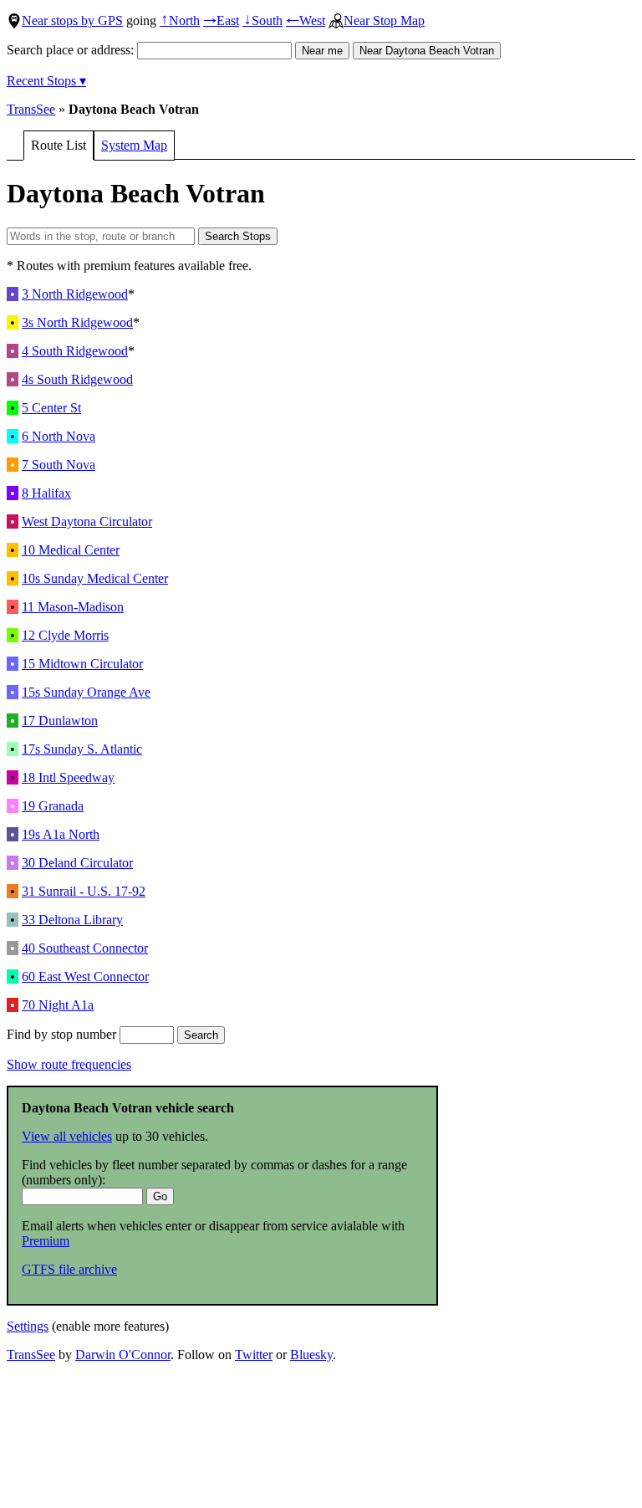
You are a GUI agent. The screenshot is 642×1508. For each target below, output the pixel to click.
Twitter (254, 1354)
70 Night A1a (58, 1005)
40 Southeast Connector (85, 948)
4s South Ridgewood (77, 379)
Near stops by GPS (72, 20)
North (180, 20)
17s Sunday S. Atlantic (82, 749)
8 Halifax (46, 493)
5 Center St (51, 408)
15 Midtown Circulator (82, 664)
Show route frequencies (69, 1064)
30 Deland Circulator (77, 863)
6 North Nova (58, 436)
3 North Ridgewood (75, 294)
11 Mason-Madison (73, 607)
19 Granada (53, 806)
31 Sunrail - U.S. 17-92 (83, 891)
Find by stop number (63, 1034)
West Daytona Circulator (87, 521)
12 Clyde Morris (65, 635)
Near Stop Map (384, 20)
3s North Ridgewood (77, 322)
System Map (134, 145)
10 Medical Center (71, 550)
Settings (27, 1326)
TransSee (31, 109)
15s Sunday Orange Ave (86, 692)
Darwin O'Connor (123, 1354)
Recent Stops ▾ (46, 81)
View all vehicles (67, 1136)
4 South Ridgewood (75, 351)
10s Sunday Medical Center (95, 578)
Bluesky (311, 1354)
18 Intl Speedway (68, 777)
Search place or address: (72, 50)
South (262, 20)
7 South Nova (58, 465)
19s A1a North (60, 834)
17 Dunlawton (60, 720)
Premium (45, 1241)
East (221, 20)
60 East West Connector (85, 976)
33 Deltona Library (72, 919)
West (305, 20)
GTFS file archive (69, 1269)
